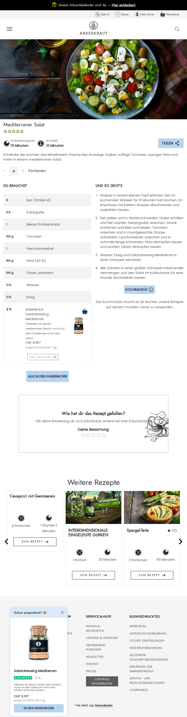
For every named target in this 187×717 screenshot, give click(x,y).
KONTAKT (92, 664)
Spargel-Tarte (138, 530)
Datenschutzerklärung (148, 633)
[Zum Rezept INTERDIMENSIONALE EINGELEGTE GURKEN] (94, 507)
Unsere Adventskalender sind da (85, 5)
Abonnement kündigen (96, 647)
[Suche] (177, 29)
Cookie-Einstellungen (147, 640)
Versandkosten (104, 705)
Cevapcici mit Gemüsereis (32, 496)
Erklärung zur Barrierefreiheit (142, 668)
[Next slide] (180, 541)
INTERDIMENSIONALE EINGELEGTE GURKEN (88, 532)
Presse (91, 671)
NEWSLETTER (95, 657)
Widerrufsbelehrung (146, 648)
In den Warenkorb (39, 708)
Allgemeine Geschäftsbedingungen (149, 657)
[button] (84, 312)
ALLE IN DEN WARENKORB (47, 376)
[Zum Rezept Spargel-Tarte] (152, 507)
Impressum (138, 626)
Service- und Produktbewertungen (147, 680)
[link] (102, 14)
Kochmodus (136, 289)
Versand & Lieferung (102, 638)
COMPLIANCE (139, 690)
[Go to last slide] (7, 541)
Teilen (167, 143)
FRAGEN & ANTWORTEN (95, 628)
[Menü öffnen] (9, 29)
